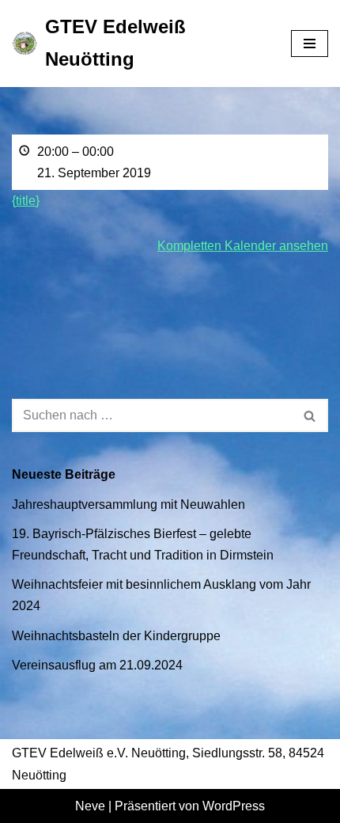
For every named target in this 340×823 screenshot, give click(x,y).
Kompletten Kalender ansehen (242, 245)
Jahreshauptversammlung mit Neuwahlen (128, 504)
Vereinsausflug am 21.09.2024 (97, 665)
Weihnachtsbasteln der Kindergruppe (116, 636)
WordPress (233, 806)
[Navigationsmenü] (309, 43)
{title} (26, 200)
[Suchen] (310, 415)
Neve (90, 806)
